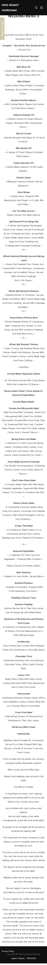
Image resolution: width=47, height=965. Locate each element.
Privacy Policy (8, 951)
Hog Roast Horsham (10, 7)
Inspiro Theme (17, 958)
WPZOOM (31, 958)
